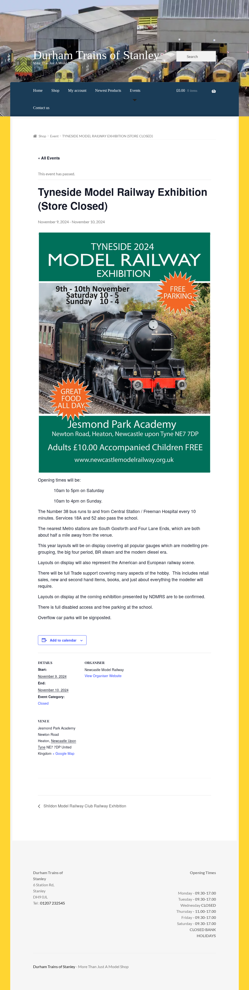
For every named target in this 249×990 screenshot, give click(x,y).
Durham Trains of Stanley (96, 55)
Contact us (41, 108)
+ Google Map (63, 753)
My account (77, 90)
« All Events (49, 158)
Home (38, 90)
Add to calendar (63, 640)
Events (135, 90)
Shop (55, 90)
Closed (43, 703)
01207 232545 (52, 903)
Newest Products (108, 90)
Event (54, 136)
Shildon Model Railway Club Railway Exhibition (84, 806)
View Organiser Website (103, 675)
